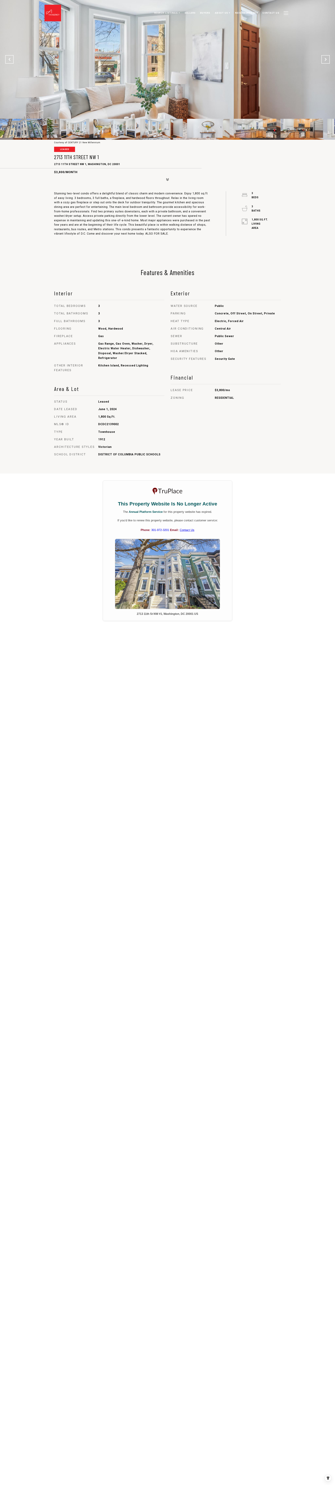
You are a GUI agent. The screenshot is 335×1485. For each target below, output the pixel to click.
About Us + (222, 13)
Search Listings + (167, 13)
